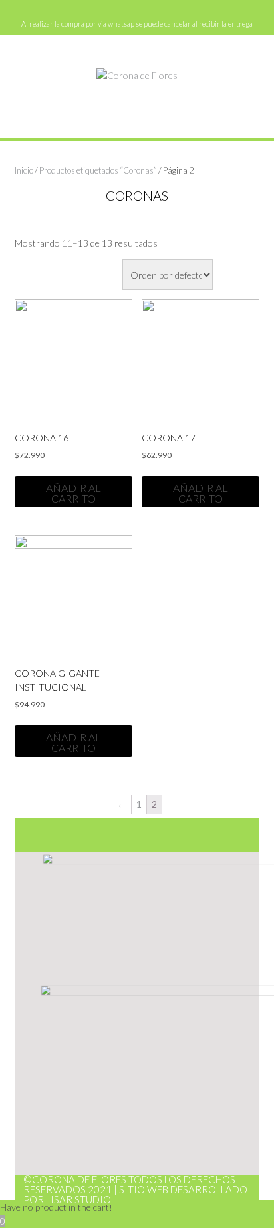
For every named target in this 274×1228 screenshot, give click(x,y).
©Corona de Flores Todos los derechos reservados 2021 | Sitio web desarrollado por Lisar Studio (135, 1189)
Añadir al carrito (73, 493)
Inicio (24, 170)
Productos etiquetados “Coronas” (98, 170)
